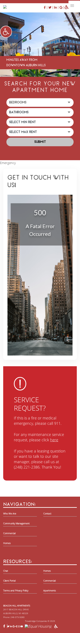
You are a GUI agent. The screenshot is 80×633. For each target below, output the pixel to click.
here (54, 439)
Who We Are (9, 513)
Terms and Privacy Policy (15, 590)
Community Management (16, 523)
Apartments (49, 590)
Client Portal (9, 580)
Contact (47, 513)
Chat (5, 570)
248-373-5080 (17, 617)
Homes (7, 543)
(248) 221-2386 (27, 467)
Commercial (9, 533)
